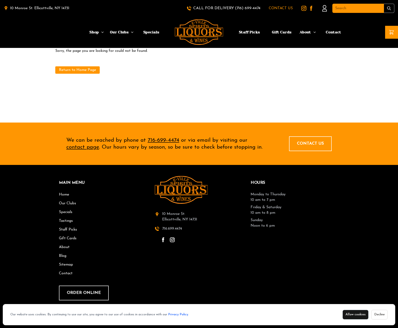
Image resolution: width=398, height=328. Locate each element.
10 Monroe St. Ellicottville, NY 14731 (39, 8)
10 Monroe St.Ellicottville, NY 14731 (179, 216)
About (305, 32)
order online (84, 293)
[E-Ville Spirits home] (199, 190)
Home (64, 194)
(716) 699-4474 (247, 8)
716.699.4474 (172, 229)
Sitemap (66, 264)
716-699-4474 (163, 140)
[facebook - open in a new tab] (163, 240)
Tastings (66, 221)
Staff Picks (249, 32)
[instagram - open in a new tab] (172, 240)
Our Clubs (119, 32)
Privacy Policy (178, 314)
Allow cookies (355, 314)
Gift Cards (281, 32)
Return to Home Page (77, 70)
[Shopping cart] (391, 32)
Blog (62, 256)
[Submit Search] (389, 8)
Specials (151, 32)
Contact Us (310, 144)
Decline (379, 314)
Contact (333, 32)
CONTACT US (281, 8)
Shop (94, 32)
